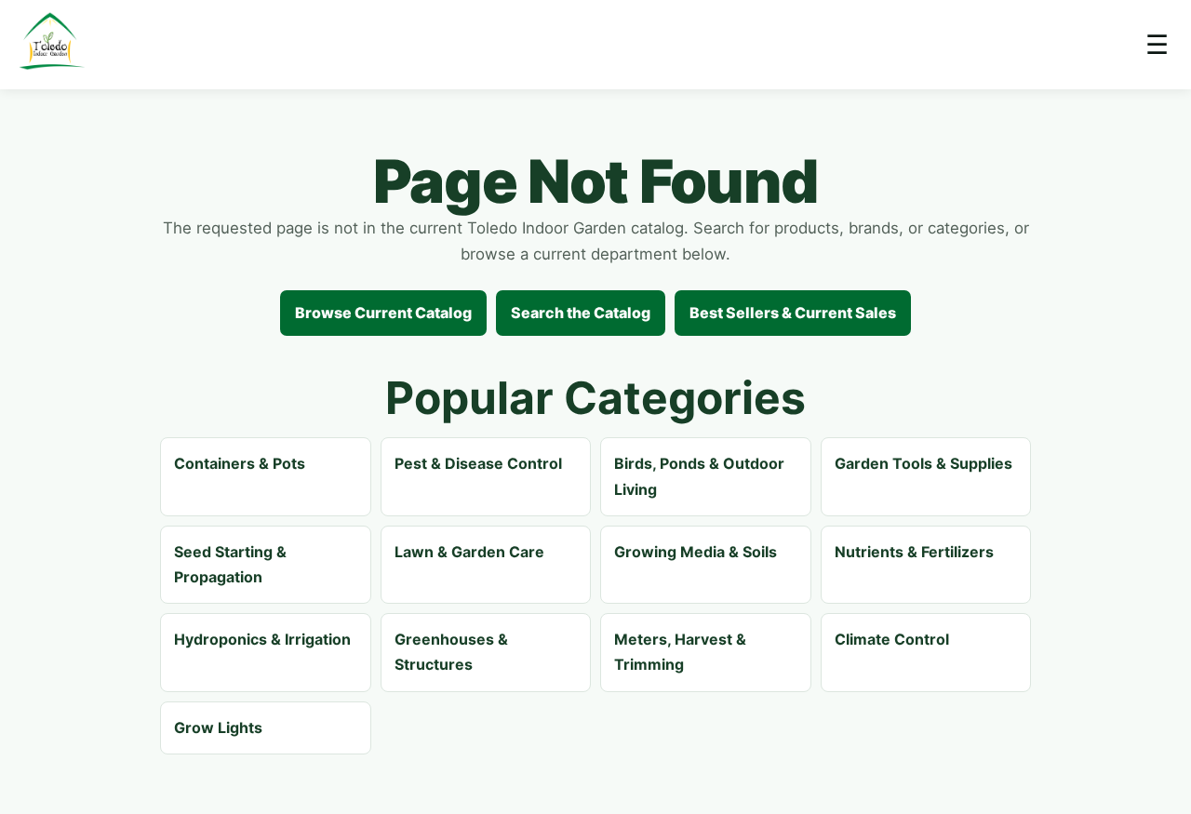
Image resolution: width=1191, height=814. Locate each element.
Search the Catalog (580, 312)
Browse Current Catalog (383, 312)
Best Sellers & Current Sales (792, 312)
